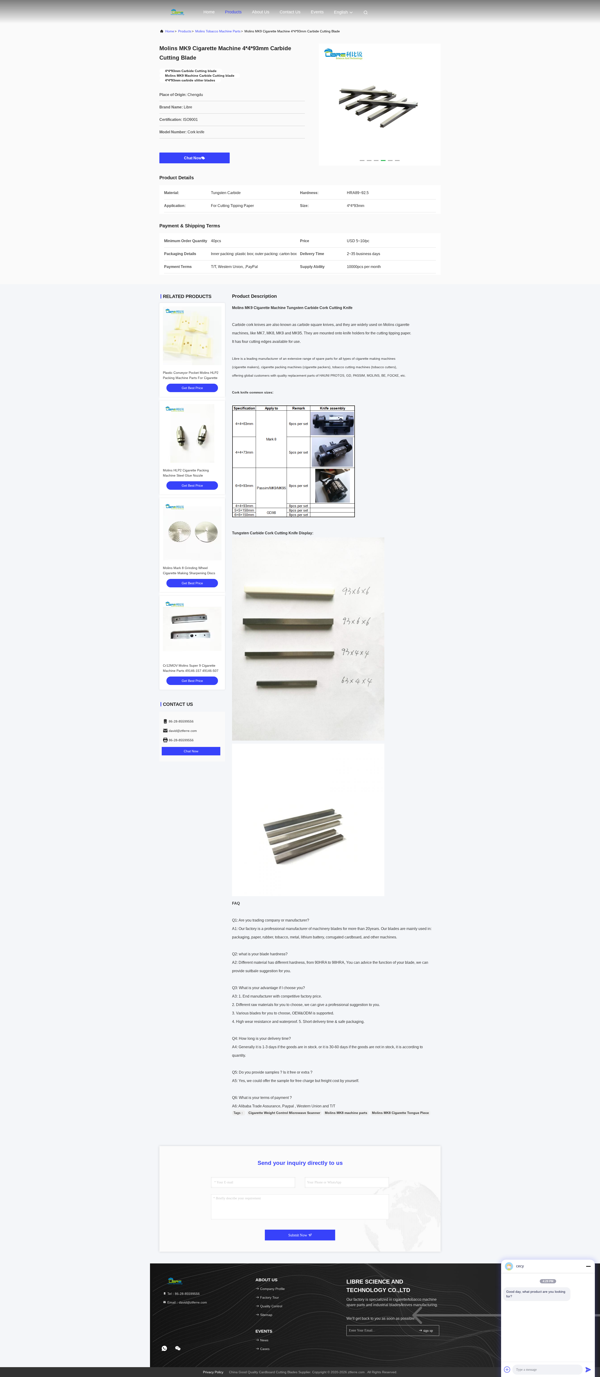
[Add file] (507, 1369)
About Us (260, 12)
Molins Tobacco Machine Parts (217, 31)
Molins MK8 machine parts (346, 1113)
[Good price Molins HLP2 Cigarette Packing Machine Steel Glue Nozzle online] (192, 433)
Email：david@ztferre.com (186, 1302)
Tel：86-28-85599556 (183, 1294)
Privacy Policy (213, 1372)
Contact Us (290, 12)
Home (209, 12)
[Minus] (588, 1266)
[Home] (178, 12)
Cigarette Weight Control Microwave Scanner (284, 1113)
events (317, 12)
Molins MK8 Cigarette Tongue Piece (400, 1113)
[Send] (588, 1369)
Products (233, 12)
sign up (427, 1330)
